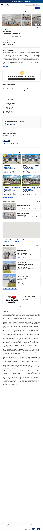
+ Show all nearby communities (10, 288)
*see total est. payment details (9, 168)
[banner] (21, 1)
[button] (37, 8)
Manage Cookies (27, 529)
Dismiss (38, 529)
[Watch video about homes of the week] (21, 72)
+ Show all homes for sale (8, 197)
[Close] (41, 524)
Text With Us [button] (15, 143)
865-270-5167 (7, 143)
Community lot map (10, 124)
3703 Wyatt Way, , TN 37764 (11, 40)
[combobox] (32, 4)
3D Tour (38, 27)
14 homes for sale (20, 257)
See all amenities (7, 93)
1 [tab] (21, 306)
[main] (21, 270)
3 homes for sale (20, 284)
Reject (33, 529)
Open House (37, 165)
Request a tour (7, 140)
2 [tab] (22, 306)
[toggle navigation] (2, 4)
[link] (12, 20)
